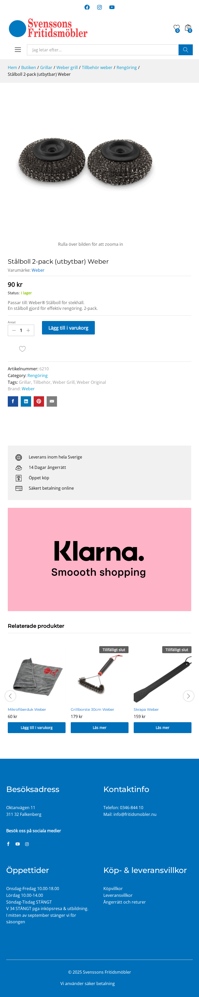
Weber (38, 270)
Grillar (25, 382)
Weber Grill (64, 382)
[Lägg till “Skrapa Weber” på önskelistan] (162, 700)
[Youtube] (17, 844)
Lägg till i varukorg (68, 328)
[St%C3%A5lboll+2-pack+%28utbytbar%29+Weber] (26, 401)
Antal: (12, 322)
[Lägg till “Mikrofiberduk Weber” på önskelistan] (36, 700)
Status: (14, 292)
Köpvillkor (113, 888)
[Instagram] (27, 844)
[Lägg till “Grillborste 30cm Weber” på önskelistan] (99, 700)
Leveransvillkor (118, 895)
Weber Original (91, 382)
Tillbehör (42, 382)
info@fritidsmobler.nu (135, 814)
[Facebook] (8, 844)
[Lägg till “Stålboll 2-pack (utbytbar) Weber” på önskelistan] (22, 349)
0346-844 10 (131, 807)
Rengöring (37, 375)
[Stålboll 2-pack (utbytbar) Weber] (13, 401)
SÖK (186, 49)
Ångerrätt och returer (124, 902)
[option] (36, 693)
